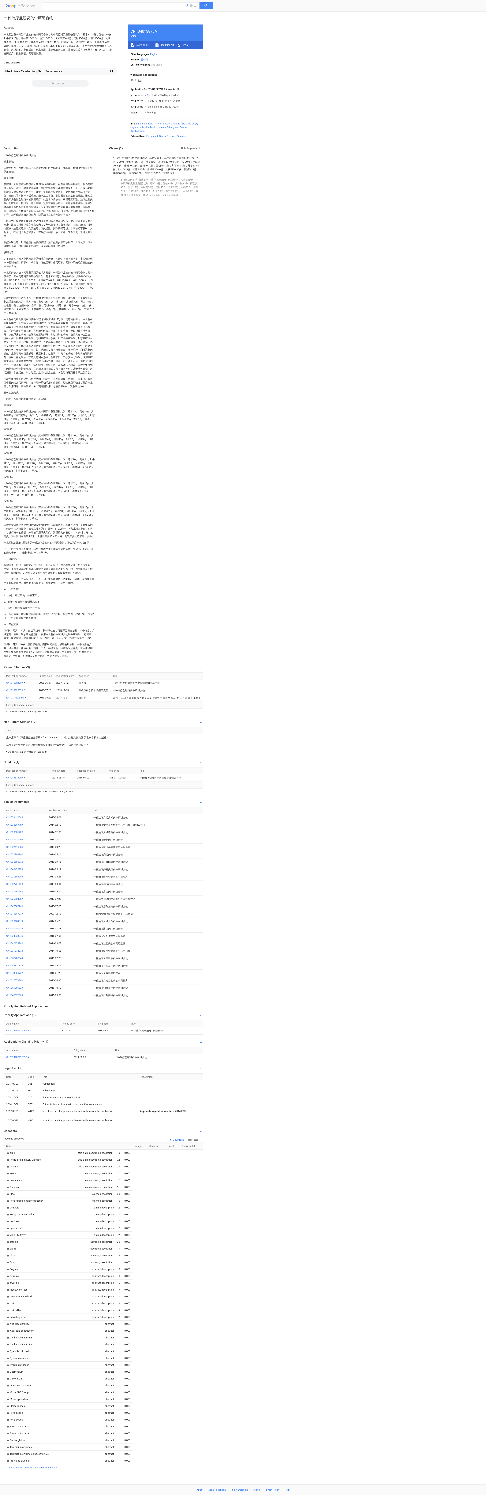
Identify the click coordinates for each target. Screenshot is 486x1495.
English (154, 54)
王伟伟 (144, 59)
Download (178, 1139)
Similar (185, 45)
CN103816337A (14, 921)
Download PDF (143, 45)
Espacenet (152, 136)
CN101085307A (14, 913)
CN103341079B (14, 839)
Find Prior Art (166, 45)
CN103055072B (14, 928)
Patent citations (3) (146, 123)
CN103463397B (14, 935)
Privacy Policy (272, 1489)
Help (287, 1489)
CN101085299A (15, 682)
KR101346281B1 (15, 697)
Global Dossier (167, 136)
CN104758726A (14, 906)
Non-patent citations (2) (171, 123)
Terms (256, 1489)
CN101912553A (15, 690)
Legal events (137, 127)
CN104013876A (14, 943)
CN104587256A (14, 995)
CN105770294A (14, 958)
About (199, 1489)
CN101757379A (14, 980)
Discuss (181, 136)
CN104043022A (14, 869)
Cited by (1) (191, 123)
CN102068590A (14, 876)
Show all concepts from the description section (32, 1467)
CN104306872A (14, 973)
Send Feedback (217, 1489)
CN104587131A (14, 965)
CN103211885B (14, 847)
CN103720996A (14, 854)
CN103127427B (14, 950)
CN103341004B (14, 817)
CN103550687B (14, 861)
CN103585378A (14, 824)
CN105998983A (14, 987)
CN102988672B (14, 832)
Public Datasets (239, 1489)
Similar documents (155, 127)
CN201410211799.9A (17, 1030)
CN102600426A (14, 898)
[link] (10, 1152)
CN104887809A (15, 777)
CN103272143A (14, 884)
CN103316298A (14, 891)
